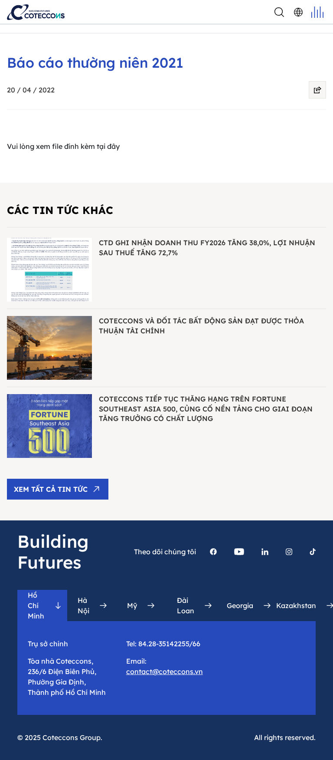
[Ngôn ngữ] (298, 12)
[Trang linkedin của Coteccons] (264, 551)
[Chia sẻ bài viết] (317, 90)
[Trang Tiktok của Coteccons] (313, 551)
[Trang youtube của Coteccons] (239, 551)
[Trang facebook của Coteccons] (213, 551)
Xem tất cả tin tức (51, 489)
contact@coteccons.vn (164, 671)
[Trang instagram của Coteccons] (289, 551)
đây (113, 146)
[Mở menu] (317, 12)
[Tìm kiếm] (279, 12)
